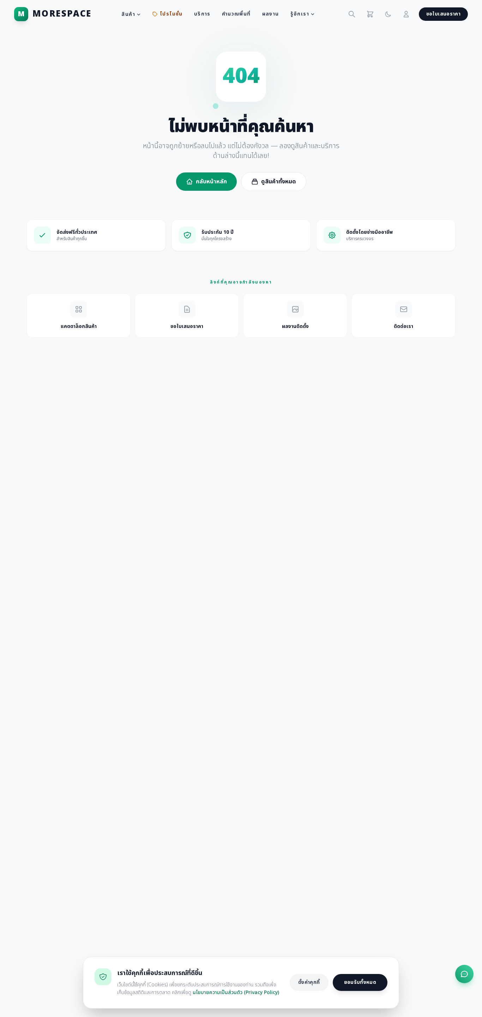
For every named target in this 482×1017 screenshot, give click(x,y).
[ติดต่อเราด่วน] (464, 974)
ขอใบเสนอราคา (443, 14)
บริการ (202, 14)
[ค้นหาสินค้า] (352, 14)
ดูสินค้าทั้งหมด (278, 181)
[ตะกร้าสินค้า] (370, 14)
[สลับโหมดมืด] (388, 14)
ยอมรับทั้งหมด (360, 982)
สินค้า (128, 14)
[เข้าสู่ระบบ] (406, 14)
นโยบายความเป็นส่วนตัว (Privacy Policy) (236, 992)
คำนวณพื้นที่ (236, 14)
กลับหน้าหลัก (211, 181)
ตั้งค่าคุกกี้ (309, 982)
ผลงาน (270, 14)
